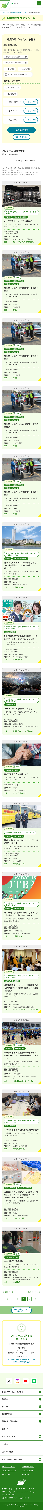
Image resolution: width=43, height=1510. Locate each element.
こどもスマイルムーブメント (12, 1392)
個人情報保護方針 (28, 1467)
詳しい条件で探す (21, 137)
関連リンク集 (6, 1474)
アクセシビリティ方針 (9, 1470)
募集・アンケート (8, 1436)
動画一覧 (5, 1429)
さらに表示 (32, 102)
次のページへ (33, 1292)
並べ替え (19, 161)
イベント (5, 1406)
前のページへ (10, 1292)
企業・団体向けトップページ (12, 1459)
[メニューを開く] (39, 3)
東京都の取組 (7, 1414)
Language (25, 1474)
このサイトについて (8, 1467)
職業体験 (5, 1399)
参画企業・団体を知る (10, 1421)
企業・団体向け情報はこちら (20, 1310)
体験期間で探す (10, 45)
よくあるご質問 (27, 1470)
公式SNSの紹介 (8, 1452)
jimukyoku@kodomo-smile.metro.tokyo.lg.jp (21, 1492)
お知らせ (5, 1444)
